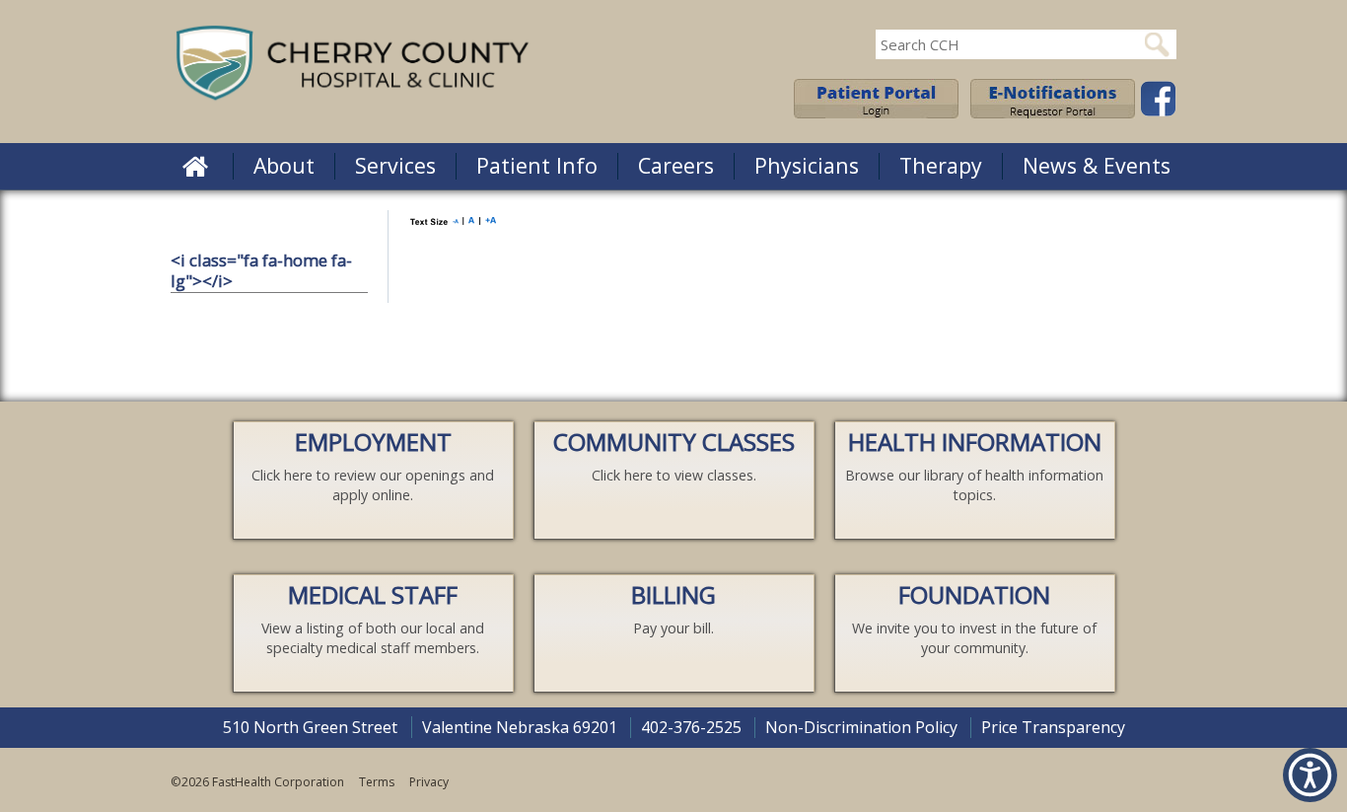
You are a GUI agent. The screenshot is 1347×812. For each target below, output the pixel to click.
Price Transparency (1053, 727)
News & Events (1096, 165)
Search (1156, 44)
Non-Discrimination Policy (861, 727)
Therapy (940, 165)
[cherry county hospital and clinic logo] (353, 101)
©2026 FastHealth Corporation (257, 782)
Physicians (806, 165)
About (284, 165)
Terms (376, 782)
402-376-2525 (691, 727)
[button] (195, 165)
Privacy (429, 782)
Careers (676, 165)
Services (395, 165)
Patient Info (537, 165)
